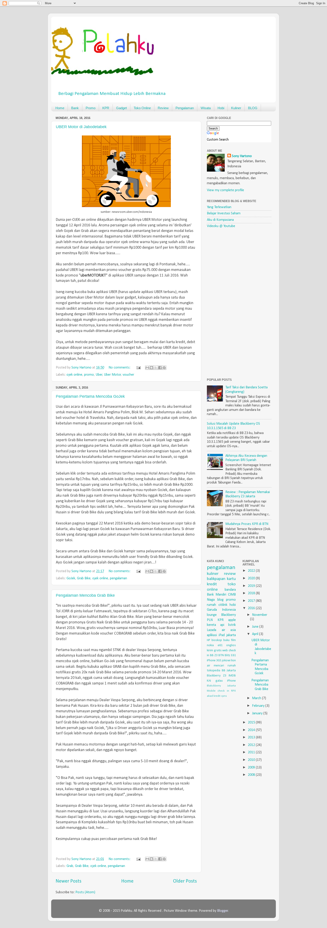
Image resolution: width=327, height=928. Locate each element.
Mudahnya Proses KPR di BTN (246, 524)
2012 (252, 745)
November (259, 615)
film (233, 640)
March (257, 698)
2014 (252, 730)
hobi (233, 605)
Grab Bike (84, 578)
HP (208, 640)
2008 (252, 775)
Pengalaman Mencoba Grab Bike (85, 595)
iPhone (231, 680)
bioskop (217, 640)
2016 (252, 608)
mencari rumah (225, 665)
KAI (209, 680)
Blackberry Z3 (216, 675)
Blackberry (228, 615)
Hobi (221, 108)
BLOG (252, 108)
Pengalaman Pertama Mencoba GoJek (90, 396)
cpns (224, 695)
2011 (252, 752)
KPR (105, 108)
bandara (230, 590)
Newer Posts (68, 881)
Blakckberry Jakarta (221, 685)
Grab (70, 866)
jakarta (231, 635)
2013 (252, 737)
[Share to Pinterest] (164, 367)
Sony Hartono (242, 156)
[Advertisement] (240, 303)
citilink (222, 605)
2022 (252, 571)
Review (163, 108)
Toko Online (142, 108)
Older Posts (185, 881)
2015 (252, 722)
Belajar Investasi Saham (223, 213)
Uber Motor (112, 375)
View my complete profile (225, 190)
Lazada (211, 630)
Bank (75, 108)
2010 (252, 760)
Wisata (206, 108)
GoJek (71, 578)
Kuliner (236, 108)
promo (89, 375)
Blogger (222, 911)
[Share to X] (155, 367)
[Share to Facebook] (160, 367)
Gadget (121, 108)
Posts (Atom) (85, 892)
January (257, 713)
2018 (252, 593)
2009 (252, 767)
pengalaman (118, 578)
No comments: (120, 367)
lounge (212, 615)
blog (220, 600)
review (230, 574)
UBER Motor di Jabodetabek (81, 127)
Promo (90, 108)
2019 (252, 586)
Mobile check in (218, 690)
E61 (233, 655)
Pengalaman (185, 108)
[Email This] (147, 367)
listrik (232, 625)
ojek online (74, 375)
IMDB (232, 675)
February (258, 706)
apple (232, 620)
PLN (210, 620)
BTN (221, 655)
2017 (252, 601)
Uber (99, 375)
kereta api (215, 625)
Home (59, 108)
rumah (211, 605)
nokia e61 (214, 645)
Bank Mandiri (216, 594)
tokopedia (213, 670)
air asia (229, 630)
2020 (252, 578)
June (255, 627)
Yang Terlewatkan (219, 207)
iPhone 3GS (214, 660)
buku (226, 640)
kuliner (212, 574)
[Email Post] (138, 367)
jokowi (226, 660)
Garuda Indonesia (221, 610)
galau (219, 680)
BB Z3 (214, 655)
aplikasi (212, 635)
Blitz (227, 655)
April (255, 634)
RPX (233, 690)
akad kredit (213, 695)
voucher (128, 375)
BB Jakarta (229, 670)
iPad (222, 635)
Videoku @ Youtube (221, 226)
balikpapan (216, 579)
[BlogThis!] (151, 367)
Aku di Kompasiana (220, 220)
